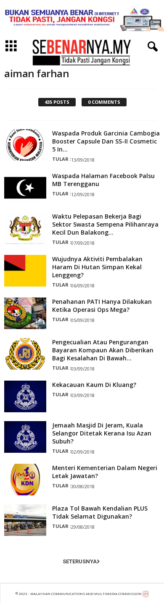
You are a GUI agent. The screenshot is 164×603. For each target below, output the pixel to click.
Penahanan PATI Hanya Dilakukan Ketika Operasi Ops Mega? (102, 305)
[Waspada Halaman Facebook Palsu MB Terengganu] (25, 187)
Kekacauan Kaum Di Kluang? (94, 385)
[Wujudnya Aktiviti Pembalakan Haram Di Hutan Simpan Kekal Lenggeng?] (25, 271)
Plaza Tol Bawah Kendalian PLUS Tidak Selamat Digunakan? (100, 512)
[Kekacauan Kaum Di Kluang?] (25, 396)
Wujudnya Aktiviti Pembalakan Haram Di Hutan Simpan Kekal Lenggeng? (97, 267)
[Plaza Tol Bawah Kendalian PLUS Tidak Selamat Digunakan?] (25, 520)
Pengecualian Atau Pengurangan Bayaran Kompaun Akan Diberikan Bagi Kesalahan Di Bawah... (102, 350)
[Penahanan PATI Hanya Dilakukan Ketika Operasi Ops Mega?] (25, 313)
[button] (151, 47)
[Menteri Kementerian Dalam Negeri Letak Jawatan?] (25, 479)
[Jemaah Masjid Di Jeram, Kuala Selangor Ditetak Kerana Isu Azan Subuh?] (25, 437)
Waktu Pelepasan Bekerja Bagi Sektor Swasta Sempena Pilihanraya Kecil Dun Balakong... (105, 224)
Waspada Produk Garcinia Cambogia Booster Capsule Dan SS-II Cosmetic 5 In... (106, 141)
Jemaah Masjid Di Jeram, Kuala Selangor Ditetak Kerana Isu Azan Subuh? (101, 433)
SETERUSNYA (80, 561)
